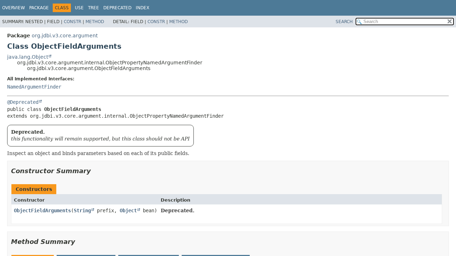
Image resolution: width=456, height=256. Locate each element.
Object (128, 210)
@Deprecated (22, 102)
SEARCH (344, 21)
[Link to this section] (96, 171)
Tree (93, 7)
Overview (13, 7)
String (82, 210)
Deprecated (117, 7)
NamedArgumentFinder (34, 87)
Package (39, 7)
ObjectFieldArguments (42, 210)
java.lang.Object (27, 57)
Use (79, 7)
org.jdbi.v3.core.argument (65, 35)
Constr (72, 21)
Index (142, 7)
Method (95, 21)
